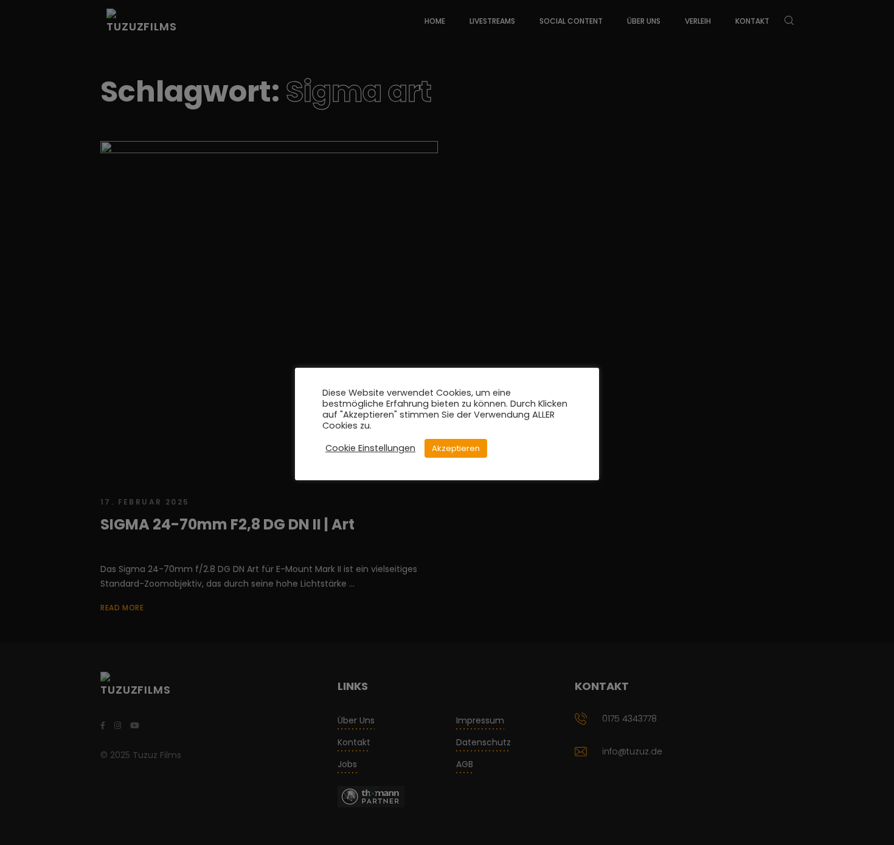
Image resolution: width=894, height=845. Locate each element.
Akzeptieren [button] (456, 448)
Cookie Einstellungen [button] (370, 448)
